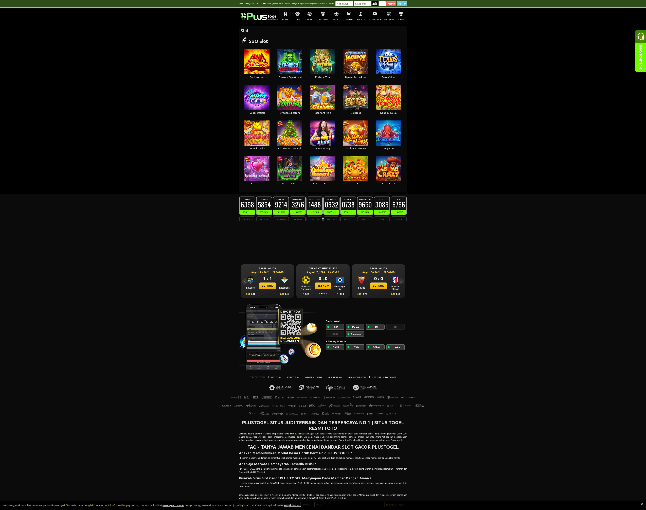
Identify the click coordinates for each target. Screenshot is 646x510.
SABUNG (349, 20)
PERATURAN (293, 377)
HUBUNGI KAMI (335, 377)
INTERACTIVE (374, 20)
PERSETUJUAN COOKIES (384, 377)
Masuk (391, 3)
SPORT (336, 20)
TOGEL (297, 20)
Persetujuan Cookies (173, 505)
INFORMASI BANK (313, 377)
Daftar (402, 3)
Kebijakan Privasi (292, 505)
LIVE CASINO (323, 20)
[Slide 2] (321, 293)
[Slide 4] (326, 293)
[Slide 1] (319, 293)
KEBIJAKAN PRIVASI (357, 377)
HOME (285, 20)
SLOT (309, 20)
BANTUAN (276, 377)
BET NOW (267, 286)
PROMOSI (389, 20)
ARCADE (361, 20)
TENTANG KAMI (257, 377)
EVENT (401, 20)
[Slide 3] (324, 293)
